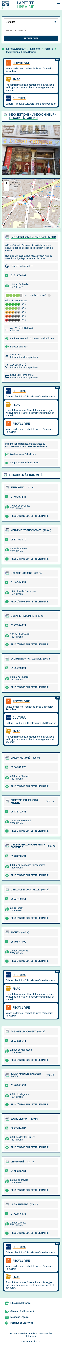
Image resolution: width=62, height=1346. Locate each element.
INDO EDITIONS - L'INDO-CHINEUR (33, 237)
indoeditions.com (19, 346)
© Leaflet (47, 226)
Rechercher (31, 38)
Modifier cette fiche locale (23, 454)
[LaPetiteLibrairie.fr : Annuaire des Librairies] (22, 5)
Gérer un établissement (22, 1311)
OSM (57, 226)
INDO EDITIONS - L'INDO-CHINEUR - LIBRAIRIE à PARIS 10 (32, 116)
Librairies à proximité (25, 475)
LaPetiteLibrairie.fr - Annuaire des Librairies (35, 1334)
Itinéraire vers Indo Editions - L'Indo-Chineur (32, 338)
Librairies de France (20, 1303)
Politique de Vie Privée (21, 1322)
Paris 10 (48, 48)
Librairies (35, 48)
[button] (31, 200)
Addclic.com (34, 1341)
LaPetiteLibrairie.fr (15, 48)
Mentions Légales (19, 1317)
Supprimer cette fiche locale (24, 462)
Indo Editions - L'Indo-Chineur (21, 52)
